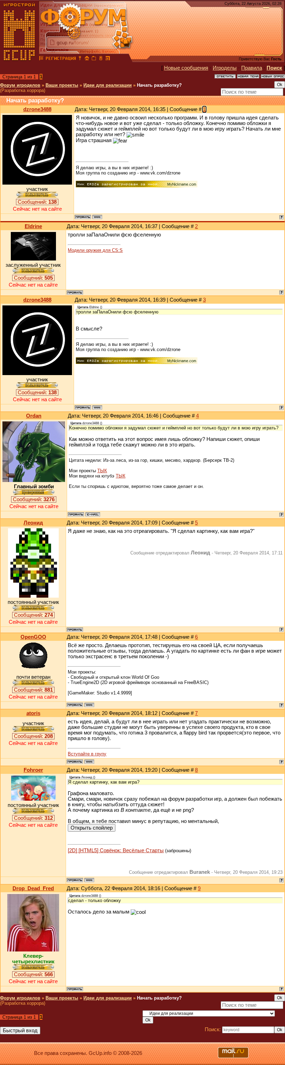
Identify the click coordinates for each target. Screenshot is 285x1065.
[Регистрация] (60, 59)
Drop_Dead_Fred (33, 888)
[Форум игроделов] (41, 59)
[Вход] (79, 59)
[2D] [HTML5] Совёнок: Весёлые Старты (116, 850)
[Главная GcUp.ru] (19, 59)
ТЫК (102, 470)
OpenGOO (33, 637)
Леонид (33, 523)
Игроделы (225, 68)
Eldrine (33, 226)
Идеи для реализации (107, 85)
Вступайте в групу (87, 753)
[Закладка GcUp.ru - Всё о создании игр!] (93, 59)
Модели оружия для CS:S (95, 250)
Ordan (33, 416)
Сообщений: (37, 202)
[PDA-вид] (100, 59)
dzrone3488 (37, 109)
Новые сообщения (186, 68)
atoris (33, 713)
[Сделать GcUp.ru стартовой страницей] (86, 59)
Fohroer (33, 770)
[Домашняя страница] (97, 217)
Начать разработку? (159, 85)
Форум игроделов (20, 85)
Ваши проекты (62, 85)
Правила (251, 68)
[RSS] (107, 59)
